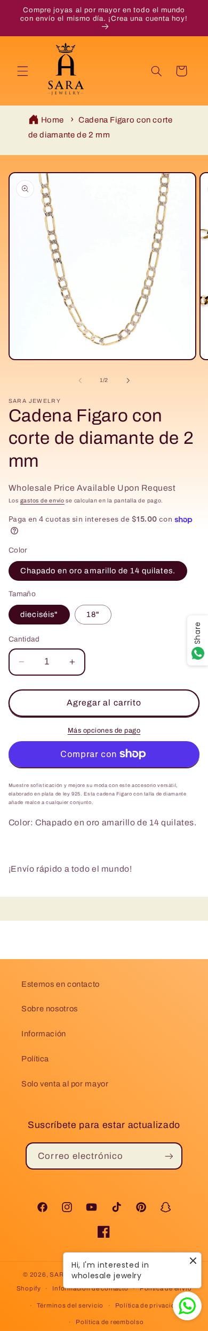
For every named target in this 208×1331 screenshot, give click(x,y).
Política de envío (166, 1288)
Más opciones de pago (104, 730)
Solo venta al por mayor (65, 1084)
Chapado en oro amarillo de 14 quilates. (97, 570)
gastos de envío (42, 501)
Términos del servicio (70, 1305)
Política (35, 1058)
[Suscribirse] (168, 1156)
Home (53, 120)
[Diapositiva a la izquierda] (80, 380)
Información (43, 1033)
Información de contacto (90, 1288)
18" (93, 614)
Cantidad (24, 639)
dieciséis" (39, 614)
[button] (22, 71)
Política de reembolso (109, 1322)
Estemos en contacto (60, 984)
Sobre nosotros (49, 1008)
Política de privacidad (149, 1305)
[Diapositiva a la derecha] (128, 380)
